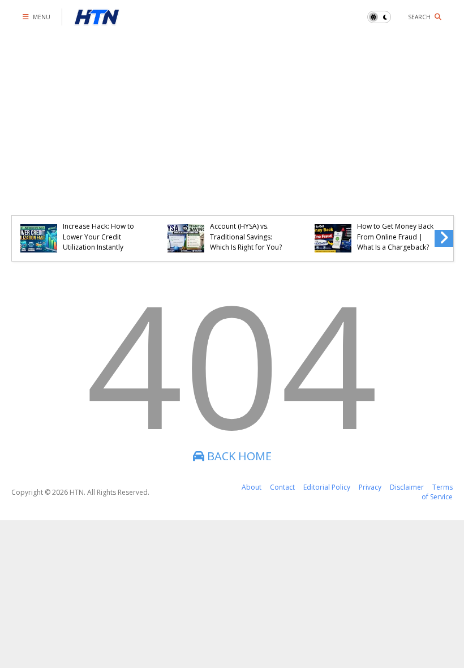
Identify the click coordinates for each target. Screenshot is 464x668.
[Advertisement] (232, 119)
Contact (282, 487)
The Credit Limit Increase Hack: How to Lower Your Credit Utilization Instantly (98, 231)
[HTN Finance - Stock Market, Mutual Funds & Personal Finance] (97, 20)
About (251, 487)
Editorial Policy (326, 487)
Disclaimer (407, 487)
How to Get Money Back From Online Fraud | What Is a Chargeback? (395, 236)
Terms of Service (437, 492)
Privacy (370, 487)
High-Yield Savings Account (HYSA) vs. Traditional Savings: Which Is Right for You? (246, 231)
